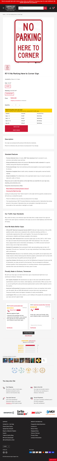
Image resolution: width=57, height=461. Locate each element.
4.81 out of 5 (32, 341)
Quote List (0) (53, 459)
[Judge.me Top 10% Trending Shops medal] (42, 370)
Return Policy (34, 429)
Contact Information (36, 437)
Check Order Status (8, 426)
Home (4, 14)
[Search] (45, 8)
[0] (53, 8)
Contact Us (34, 426)
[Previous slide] (4, 318)
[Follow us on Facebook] (4, 452)
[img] (10, 308)
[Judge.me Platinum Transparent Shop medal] (21, 370)
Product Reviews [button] (28, 333)
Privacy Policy (34, 435)
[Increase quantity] (19, 105)
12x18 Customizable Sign (16, 306)
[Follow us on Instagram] (6, 452)
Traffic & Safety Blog (8, 435)
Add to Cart (16, 127)
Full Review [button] (9, 328)
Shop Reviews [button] (28, 335)
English (5, 446)
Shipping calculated (15, 100)
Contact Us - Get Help (8, 424)
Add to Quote (16, 130)
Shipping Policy (35, 431)
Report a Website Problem (9, 431)
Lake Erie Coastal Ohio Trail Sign (42, 305)
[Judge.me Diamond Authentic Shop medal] (14, 370)
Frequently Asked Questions (38, 424)
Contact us (9, 403)
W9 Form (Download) (8, 437)
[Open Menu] (3, 7)
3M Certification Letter (8, 440)
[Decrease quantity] (12, 105)
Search (4, 433)
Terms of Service (35, 433)
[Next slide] (53, 318)
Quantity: (7, 105)
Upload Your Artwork (8, 429)
